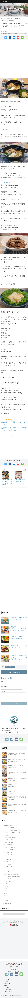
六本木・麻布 (7, 881)
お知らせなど (6, 903)
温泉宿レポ (7, 983)
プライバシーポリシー (10, 991)
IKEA (5, 898)
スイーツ (6, 869)
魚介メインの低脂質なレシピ (11, 830)
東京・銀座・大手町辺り (10, 874)
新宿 (5, 883)
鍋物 (5, 857)
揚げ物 (6, 861)
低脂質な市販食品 (8, 835)
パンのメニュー (8, 866)
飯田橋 (6, 886)
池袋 (5, 888)
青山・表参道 (7, 878)
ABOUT (7, 985)
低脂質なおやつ (8, 842)
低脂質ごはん (6, 825)
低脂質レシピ (11, 666)
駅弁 (5, 895)
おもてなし (7, 864)
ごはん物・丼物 (8, 854)
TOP (7, 18)
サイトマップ (8, 987)
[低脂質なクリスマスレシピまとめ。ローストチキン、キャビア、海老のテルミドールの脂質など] (5, 632)
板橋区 (6, 893)
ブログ (5, 900)
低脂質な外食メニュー (9, 839)
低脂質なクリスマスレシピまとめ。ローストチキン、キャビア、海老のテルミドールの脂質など (18, 628)
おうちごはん (6, 844)
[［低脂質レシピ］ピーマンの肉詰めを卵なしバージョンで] (5, 651)
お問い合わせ (8, 989)
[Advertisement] (14, 59)
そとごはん (6, 871)
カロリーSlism (5, 183)
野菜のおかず (7, 852)
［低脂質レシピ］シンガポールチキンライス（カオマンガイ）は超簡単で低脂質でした (18, 657)
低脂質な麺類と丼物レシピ (10, 837)
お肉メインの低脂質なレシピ (11, 827)
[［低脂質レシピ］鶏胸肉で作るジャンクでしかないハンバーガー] (5, 623)
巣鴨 (5, 890)
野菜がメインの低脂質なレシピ (11, 832)
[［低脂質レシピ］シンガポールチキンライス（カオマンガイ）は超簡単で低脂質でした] (5, 661)
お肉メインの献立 (8, 847)
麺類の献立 (7, 859)
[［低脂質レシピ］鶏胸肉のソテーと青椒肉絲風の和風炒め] (5, 642)
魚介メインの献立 (8, 849)
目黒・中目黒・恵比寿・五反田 (11, 876)
